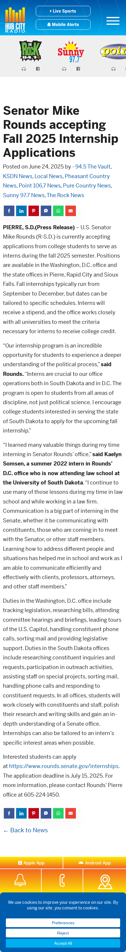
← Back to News (25, 830)
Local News (48, 176)
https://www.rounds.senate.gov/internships (63, 766)
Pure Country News (87, 185)
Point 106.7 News (40, 185)
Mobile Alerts (65, 24)
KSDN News (17, 176)
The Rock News (65, 195)
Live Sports (64, 11)
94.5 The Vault (92, 166)
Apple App (34, 863)
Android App (98, 863)
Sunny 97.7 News (24, 195)
